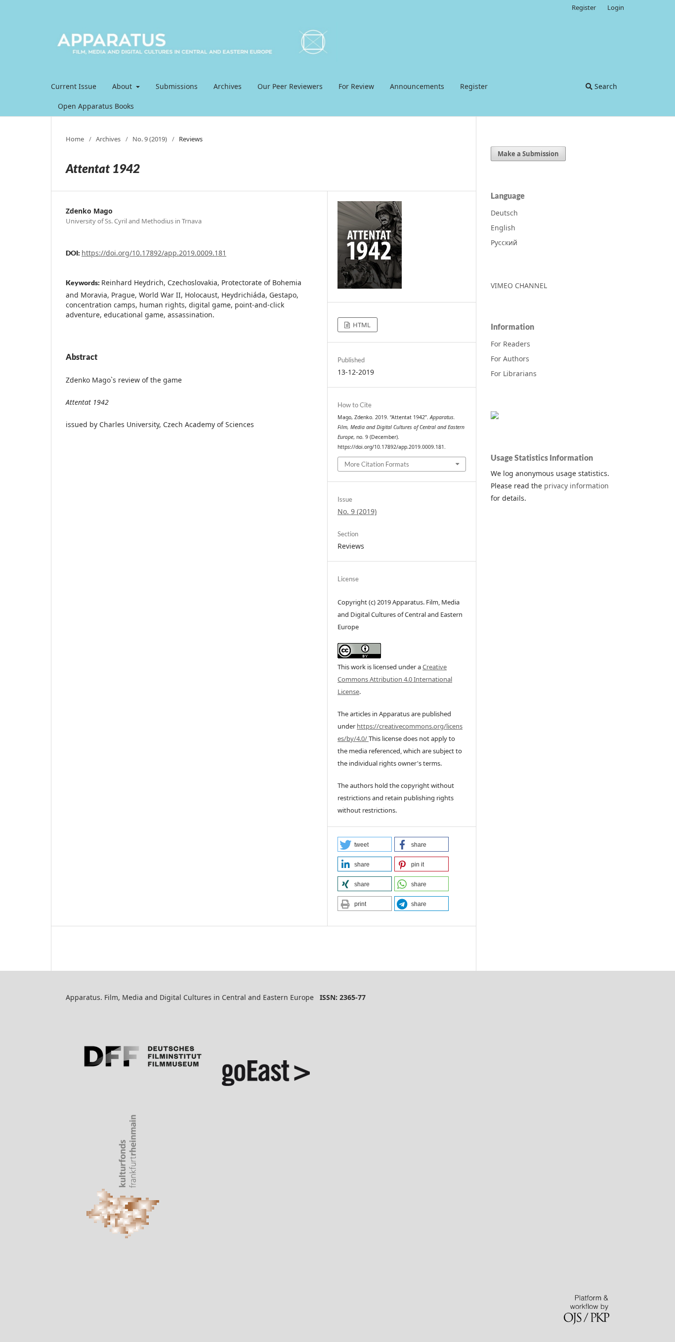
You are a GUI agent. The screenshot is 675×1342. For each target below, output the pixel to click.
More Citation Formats (376, 464)
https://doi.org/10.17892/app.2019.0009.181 (154, 253)
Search (604, 86)
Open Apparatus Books (96, 106)
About (123, 86)
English (503, 227)
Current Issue (73, 86)
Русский (504, 242)
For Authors (510, 358)
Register (474, 86)
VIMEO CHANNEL (519, 285)
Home (75, 138)
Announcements (417, 86)
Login (615, 7)
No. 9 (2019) (149, 138)
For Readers (510, 343)
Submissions (177, 86)
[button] (365, 844)
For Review (356, 86)
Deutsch (504, 212)
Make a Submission (528, 153)
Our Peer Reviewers (290, 86)
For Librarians (514, 373)
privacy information (576, 485)
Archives (227, 86)
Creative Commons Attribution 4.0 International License (395, 679)
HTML (361, 324)
